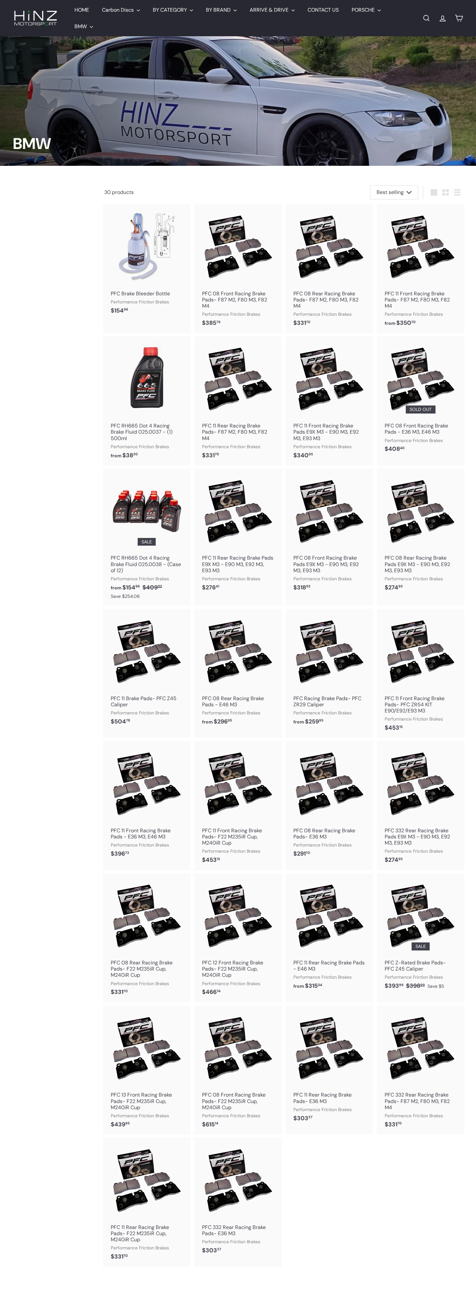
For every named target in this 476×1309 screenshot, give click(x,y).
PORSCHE (364, 9)
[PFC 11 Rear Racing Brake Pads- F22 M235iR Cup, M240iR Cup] (146, 1202)
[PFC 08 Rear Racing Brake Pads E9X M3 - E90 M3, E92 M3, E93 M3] (420, 533)
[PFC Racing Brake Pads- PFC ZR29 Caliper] (329, 670)
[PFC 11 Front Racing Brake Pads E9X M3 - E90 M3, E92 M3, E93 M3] (329, 400)
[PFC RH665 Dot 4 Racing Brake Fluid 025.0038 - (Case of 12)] (146, 537)
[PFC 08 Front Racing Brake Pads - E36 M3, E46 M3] (420, 397)
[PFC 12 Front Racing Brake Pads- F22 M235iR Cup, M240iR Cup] (238, 937)
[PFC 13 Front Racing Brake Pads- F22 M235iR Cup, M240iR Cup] (146, 1070)
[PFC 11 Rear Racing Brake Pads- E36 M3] (329, 1067)
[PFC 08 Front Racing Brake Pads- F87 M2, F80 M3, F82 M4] (238, 268)
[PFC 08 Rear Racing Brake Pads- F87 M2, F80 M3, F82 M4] (329, 268)
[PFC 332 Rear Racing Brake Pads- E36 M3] (238, 1199)
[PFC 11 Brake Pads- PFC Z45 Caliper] (146, 670)
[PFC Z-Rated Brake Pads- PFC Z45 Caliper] (420, 934)
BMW (81, 26)
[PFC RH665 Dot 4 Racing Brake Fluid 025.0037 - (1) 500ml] (146, 400)
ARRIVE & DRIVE (270, 9)
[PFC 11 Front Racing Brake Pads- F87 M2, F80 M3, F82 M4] (420, 268)
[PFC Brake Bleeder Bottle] (146, 262)
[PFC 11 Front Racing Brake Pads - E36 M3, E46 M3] (146, 802)
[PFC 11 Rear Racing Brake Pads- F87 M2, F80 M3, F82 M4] (238, 400)
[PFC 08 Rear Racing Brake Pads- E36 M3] (329, 802)
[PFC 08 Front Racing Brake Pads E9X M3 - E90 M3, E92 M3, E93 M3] (329, 533)
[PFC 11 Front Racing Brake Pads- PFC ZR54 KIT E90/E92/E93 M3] (420, 673)
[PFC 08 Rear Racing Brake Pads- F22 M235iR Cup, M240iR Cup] (146, 937)
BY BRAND (219, 9)
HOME (81, 9)
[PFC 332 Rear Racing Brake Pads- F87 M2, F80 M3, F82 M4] (420, 1070)
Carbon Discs (118, 9)
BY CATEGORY (170, 9)
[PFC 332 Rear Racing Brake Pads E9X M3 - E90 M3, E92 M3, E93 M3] (420, 805)
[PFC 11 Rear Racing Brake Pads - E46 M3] (329, 934)
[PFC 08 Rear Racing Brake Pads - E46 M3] (238, 670)
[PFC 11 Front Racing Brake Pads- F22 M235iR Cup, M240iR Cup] (238, 805)
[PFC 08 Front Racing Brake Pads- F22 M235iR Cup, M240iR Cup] (238, 1070)
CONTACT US (323, 9)
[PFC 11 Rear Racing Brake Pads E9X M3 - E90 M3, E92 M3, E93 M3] (238, 533)
